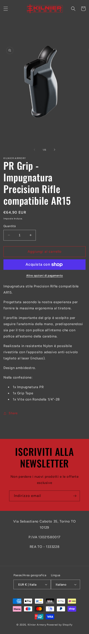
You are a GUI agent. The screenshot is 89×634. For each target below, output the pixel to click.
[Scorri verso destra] (55, 150)
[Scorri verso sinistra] (34, 150)
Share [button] (13, 413)
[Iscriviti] (75, 496)
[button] (6, 9)
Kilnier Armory (37, 624)
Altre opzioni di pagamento (44, 275)
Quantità (9, 226)
